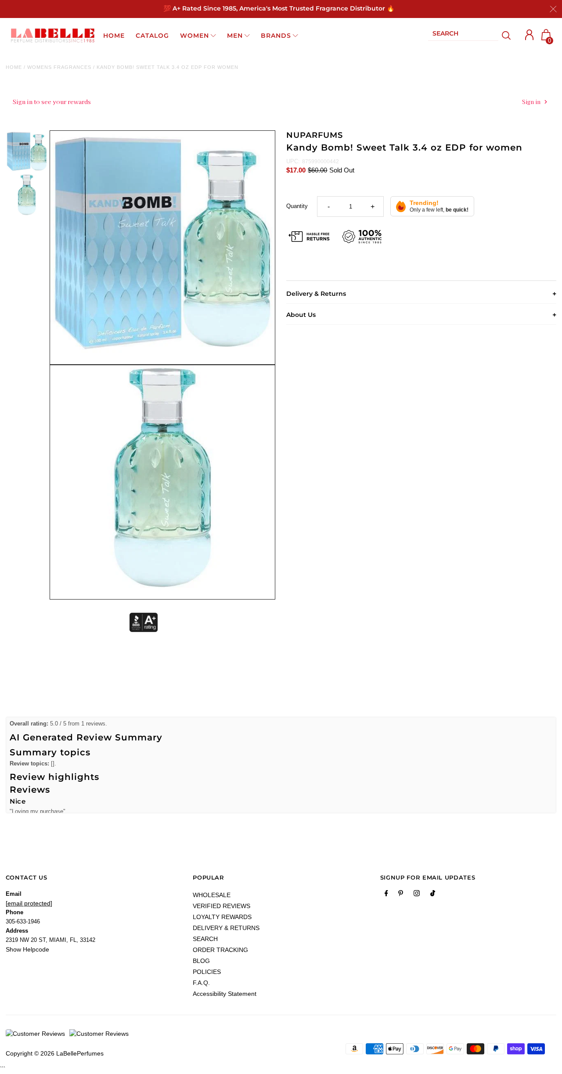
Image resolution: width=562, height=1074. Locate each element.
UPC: (293, 161)
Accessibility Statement (224, 993)
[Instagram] (417, 895)
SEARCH (205, 938)
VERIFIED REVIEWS (221, 905)
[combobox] (463, 35)
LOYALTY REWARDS (222, 916)
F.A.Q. (201, 982)
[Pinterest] (400, 895)
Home (14, 67)
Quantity (297, 206)
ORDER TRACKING (220, 949)
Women (194, 36)
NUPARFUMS (314, 135)
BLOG (201, 960)
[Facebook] (386, 895)
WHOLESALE (212, 894)
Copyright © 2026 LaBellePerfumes (55, 1053)
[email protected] (29, 903)
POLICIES (207, 971)
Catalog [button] (152, 36)
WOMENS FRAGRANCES (59, 67)
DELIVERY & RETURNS (226, 927)
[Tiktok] (432, 895)
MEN (235, 36)
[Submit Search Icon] (506, 35)
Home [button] (114, 36)
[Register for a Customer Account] (529, 34)
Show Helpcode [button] (27, 949)
